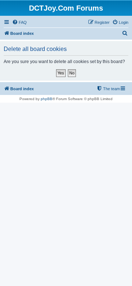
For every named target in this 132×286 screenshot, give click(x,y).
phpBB (46, 99)
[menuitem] (19, 22)
